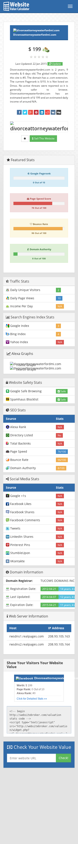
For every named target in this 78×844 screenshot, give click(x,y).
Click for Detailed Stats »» (32, 698)
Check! (63, 758)
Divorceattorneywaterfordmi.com (34, 34)
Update (56, 64)
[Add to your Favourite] (24, 138)
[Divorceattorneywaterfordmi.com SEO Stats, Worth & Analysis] (58, 112)
